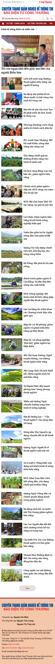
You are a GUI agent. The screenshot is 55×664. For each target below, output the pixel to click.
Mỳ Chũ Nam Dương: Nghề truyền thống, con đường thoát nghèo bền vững (38, 358)
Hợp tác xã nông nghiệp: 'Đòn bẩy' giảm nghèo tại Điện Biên (37, 343)
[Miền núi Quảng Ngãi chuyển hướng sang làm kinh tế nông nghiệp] (11, 406)
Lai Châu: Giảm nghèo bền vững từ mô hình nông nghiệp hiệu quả (38, 220)
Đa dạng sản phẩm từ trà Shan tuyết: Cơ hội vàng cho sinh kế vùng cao (38, 97)
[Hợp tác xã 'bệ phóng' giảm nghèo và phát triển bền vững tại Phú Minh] (11, 329)
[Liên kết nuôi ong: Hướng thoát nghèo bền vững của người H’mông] (11, 83)
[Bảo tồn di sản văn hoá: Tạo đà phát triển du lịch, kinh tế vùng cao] (11, 114)
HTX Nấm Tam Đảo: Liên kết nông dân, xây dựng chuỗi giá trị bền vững (37, 481)
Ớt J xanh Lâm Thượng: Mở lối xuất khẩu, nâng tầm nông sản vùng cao (38, 143)
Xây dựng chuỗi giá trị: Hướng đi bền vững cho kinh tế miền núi (36, 158)
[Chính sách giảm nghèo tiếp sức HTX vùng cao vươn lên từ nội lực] (11, 191)
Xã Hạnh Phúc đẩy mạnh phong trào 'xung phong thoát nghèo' (37, 389)
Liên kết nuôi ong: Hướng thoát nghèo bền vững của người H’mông (37, 81)
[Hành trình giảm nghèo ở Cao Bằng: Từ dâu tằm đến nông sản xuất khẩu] (11, 283)
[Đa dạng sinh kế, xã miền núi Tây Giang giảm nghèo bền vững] (11, 513)
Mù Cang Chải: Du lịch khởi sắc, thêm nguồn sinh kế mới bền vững (38, 373)
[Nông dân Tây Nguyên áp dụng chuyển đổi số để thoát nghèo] (11, 437)
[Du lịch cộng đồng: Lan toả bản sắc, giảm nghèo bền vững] (11, 175)
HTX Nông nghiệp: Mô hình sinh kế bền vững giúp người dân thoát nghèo (38, 297)
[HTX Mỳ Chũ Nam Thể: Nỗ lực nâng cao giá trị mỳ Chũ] (11, 206)
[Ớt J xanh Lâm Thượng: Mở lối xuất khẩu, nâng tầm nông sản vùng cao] (11, 145)
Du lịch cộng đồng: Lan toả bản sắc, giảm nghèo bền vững (38, 174)
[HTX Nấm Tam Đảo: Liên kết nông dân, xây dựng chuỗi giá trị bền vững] (11, 483)
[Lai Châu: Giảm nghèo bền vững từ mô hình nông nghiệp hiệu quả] (11, 221)
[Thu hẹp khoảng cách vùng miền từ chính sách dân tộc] (11, 129)
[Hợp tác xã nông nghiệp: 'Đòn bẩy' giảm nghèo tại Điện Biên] (11, 344)
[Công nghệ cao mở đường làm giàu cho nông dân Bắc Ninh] (11, 575)
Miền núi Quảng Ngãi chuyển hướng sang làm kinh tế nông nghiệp (37, 404)
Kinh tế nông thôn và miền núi (17, 29)
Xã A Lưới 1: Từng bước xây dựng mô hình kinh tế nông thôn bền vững (38, 466)
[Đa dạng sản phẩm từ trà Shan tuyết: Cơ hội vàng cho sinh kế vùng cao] (11, 99)
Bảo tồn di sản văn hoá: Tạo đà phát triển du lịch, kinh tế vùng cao (38, 112)
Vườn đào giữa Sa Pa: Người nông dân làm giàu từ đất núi (38, 235)
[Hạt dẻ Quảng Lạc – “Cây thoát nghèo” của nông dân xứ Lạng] (11, 421)
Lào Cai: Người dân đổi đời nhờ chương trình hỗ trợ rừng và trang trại (37, 527)
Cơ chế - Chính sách (15, 23)
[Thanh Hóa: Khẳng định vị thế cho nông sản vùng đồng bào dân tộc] (11, 559)
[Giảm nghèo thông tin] (27, 10)
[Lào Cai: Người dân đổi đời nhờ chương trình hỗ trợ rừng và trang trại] (11, 529)
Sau (27, 588)
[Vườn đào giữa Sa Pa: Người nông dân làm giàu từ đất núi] (11, 237)
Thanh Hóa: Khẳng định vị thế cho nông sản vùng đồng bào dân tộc (38, 558)
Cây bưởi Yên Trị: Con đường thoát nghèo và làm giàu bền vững (39, 542)
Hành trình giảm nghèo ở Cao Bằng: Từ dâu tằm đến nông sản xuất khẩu (37, 281)
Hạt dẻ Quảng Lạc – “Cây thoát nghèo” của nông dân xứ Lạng (38, 419)
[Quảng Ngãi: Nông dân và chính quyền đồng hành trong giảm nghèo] (11, 498)
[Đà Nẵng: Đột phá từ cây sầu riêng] (11, 268)
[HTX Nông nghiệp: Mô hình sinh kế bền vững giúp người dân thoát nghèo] (11, 298)
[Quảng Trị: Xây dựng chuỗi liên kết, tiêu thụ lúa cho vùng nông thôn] (11, 252)
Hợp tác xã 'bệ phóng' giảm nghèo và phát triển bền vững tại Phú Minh (38, 327)
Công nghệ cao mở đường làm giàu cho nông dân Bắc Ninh (38, 573)
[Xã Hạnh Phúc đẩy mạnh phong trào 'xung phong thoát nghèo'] (11, 391)
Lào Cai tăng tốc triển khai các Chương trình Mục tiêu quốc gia (38, 312)
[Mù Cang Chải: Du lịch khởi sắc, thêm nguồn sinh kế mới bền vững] (11, 375)
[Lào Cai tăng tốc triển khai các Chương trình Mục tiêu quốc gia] (11, 314)
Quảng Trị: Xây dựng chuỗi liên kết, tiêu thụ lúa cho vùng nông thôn (38, 250)
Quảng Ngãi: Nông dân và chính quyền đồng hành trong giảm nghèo (37, 496)
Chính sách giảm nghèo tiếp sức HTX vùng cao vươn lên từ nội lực (38, 189)
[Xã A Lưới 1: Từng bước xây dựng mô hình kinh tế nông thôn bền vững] (11, 467)
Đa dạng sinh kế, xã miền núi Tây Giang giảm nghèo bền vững (38, 512)
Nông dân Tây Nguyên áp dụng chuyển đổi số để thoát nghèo (38, 435)
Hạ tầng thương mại (37, 23)
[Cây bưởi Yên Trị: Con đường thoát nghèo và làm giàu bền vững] (11, 544)
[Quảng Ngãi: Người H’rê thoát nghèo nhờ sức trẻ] (11, 452)
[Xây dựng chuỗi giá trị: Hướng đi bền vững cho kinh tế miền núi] (11, 160)
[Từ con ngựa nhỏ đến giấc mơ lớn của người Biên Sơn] (27, 51)
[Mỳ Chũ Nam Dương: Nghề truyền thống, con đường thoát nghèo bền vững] (11, 360)
